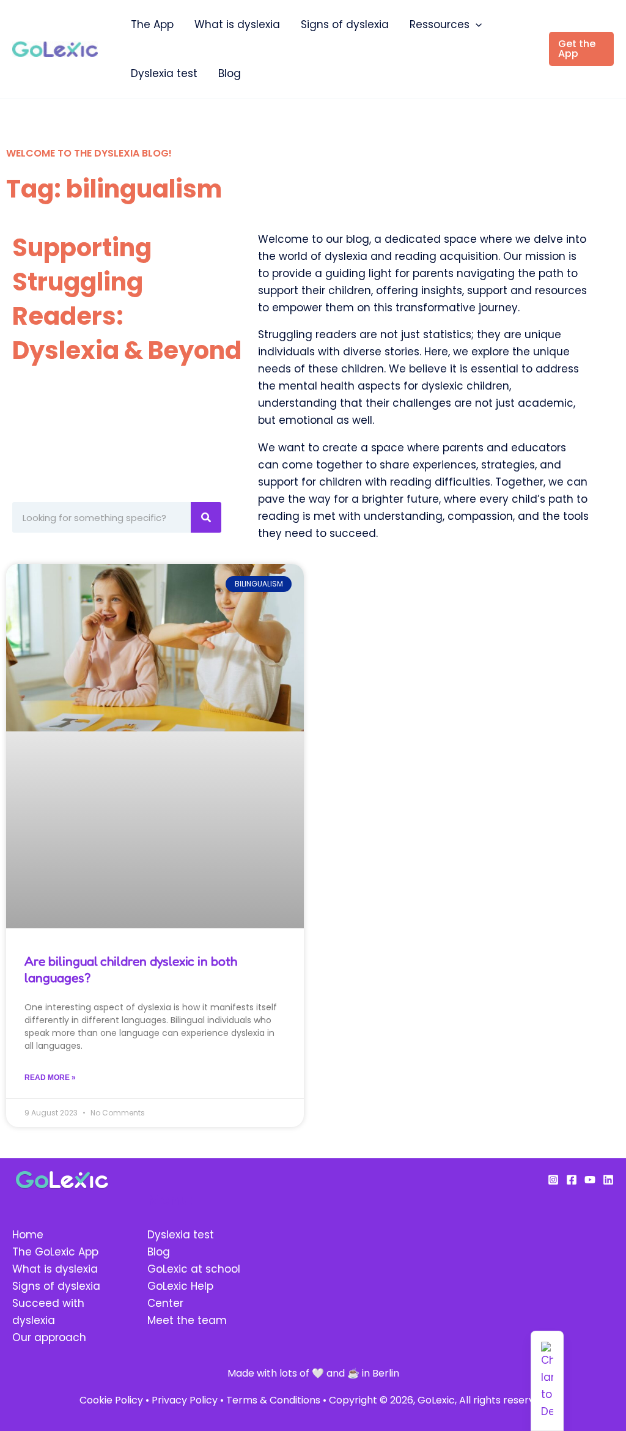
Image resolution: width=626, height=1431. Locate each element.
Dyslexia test (164, 73)
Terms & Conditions (273, 1400)
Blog (229, 73)
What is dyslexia (237, 24)
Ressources (440, 24)
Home (27, 1234)
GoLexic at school (193, 1269)
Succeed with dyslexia (48, 1312)
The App (152, 24)
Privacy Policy (185, 1400)
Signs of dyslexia (345, 24)
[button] (476, 24)
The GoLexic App (55, 1251)
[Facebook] (571, 1179)
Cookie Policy (111, 1400)
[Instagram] (553, 1179)
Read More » (50, 1077)
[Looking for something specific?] (206, 517)
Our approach (49, 1337)
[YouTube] (589, 1179)
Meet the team (187, 1320)
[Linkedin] (608, 1179)
